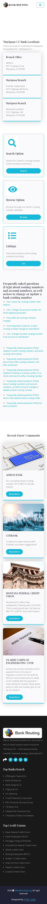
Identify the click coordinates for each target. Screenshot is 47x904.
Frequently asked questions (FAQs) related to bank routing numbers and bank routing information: (23, 351)
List (23, 263)
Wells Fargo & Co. (13, 785)
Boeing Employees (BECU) (17, 854)
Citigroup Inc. (11, 789)
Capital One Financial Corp (17, 811)
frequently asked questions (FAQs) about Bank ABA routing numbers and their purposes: (21, 362)
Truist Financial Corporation (18, 798)
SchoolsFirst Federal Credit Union (21, 845)
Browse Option (15, 200)
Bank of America (13, 780)
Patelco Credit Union (15, 867)
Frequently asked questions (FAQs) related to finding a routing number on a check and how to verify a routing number (22, 373)
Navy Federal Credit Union (17, 832)
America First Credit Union (17, 863)
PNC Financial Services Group (19, 802)
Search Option (15, 153)
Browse (23, 217)
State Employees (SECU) (16, 836)
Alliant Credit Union (14, 849)
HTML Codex (30, 899)
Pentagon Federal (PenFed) (18, 841)
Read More (14, 494)
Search (23, 170)
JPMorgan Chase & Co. (16, 776)
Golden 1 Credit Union (15, 858)
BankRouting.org (23, 890)
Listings (11, 246)
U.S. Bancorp (11, 793)
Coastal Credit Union (15, 871)
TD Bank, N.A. (11, 806)
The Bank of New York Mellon (19, 815)
